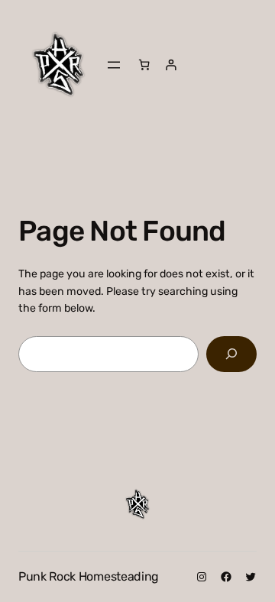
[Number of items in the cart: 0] (144, 64)
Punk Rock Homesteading (88, 576)
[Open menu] (114, 65)
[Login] (170, 64)
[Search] (231, 354)
